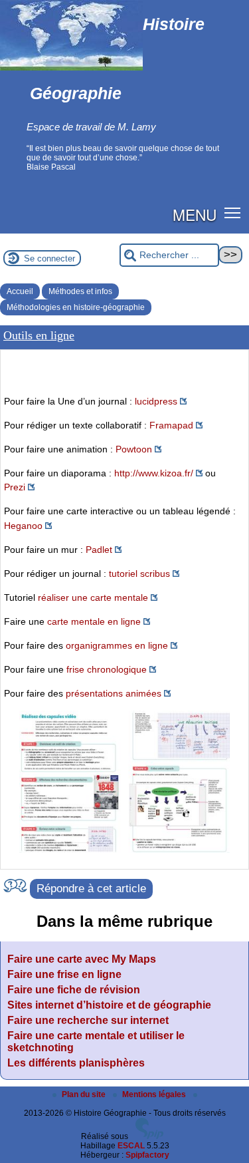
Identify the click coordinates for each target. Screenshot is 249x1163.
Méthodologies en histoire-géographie (76, 307)
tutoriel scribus (139, 573)
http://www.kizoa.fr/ (153, 473)
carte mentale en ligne (94, 621)
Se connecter (49, 258)
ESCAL (131, 1145)
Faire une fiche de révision (73, 989)
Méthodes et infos (80, 291)
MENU (194, 214)
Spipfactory (147, 1155)
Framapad (171, 425)
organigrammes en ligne (117, 645)
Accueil (20, 291)
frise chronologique (106, 669)
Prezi (14, 487)
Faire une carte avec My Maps (81, 959)
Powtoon (134, 449)
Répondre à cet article (91, 888)
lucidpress (156, 401)
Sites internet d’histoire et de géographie (109, 1005)
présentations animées (113, 693)
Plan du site (85, 1094)
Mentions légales (155, 1094)
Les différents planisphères (76, 1063)
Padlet (99, 549)
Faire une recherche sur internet (88, 1020)
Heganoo (23, 525)
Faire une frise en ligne (64, 974)
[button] (232, 212)
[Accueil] (71, 68)
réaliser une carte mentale (93, 597)
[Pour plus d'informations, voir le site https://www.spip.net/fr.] (149, 1136)
